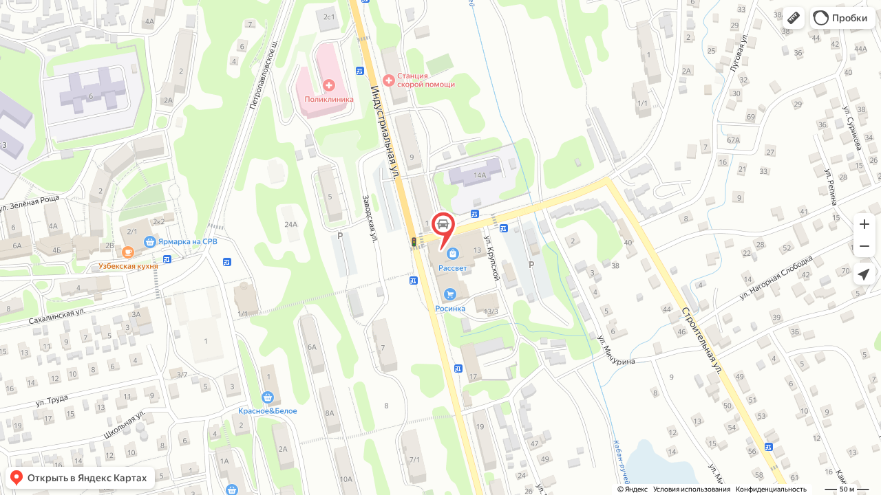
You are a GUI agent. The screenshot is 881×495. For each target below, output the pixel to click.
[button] (794, 18)
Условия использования (691, 489)
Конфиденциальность (771, 489)
